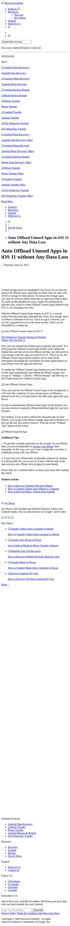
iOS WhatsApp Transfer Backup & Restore (23, 337)
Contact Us (13, 870)
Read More (7, 201)
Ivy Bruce (10, 503)
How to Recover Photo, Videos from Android (31, 491)
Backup (12, 853)
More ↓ (5, 584)
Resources (13, 12)
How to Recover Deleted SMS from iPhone (30, 485)
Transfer (12, 850)
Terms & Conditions (27, 913)
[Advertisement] (35, 277)
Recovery (13, 847)
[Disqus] (35, 685)
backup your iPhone (43, 446)
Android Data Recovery (20, 824)
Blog (56, 913)
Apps (51, 913)
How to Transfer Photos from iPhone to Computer (33, 488)
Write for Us (14, 23)
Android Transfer (17, 827)
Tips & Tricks (15, 227)
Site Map (43, 913)
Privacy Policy (8, 913)
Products (12, 9)
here (39, 464)
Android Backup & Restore (22, 833)
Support (12, 20)
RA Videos (20, 17)
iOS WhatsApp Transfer (20, 836)
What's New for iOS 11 (13, 340)
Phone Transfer (15, 830)
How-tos (18, 14)
